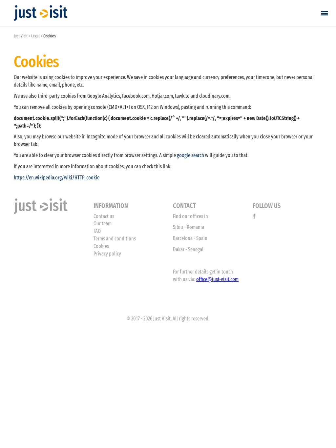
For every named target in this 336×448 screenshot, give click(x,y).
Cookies (101, 246)
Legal (35, 35)
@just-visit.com (223, 279)
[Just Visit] (41, 13)
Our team (103, 223)
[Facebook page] (254, 216)
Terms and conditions (115, 238)
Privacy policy (107, 254)
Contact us (104, 216)
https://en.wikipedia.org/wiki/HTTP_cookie (56, 177)
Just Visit (21, 35)
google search (190, 155)
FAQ (97, 231)
